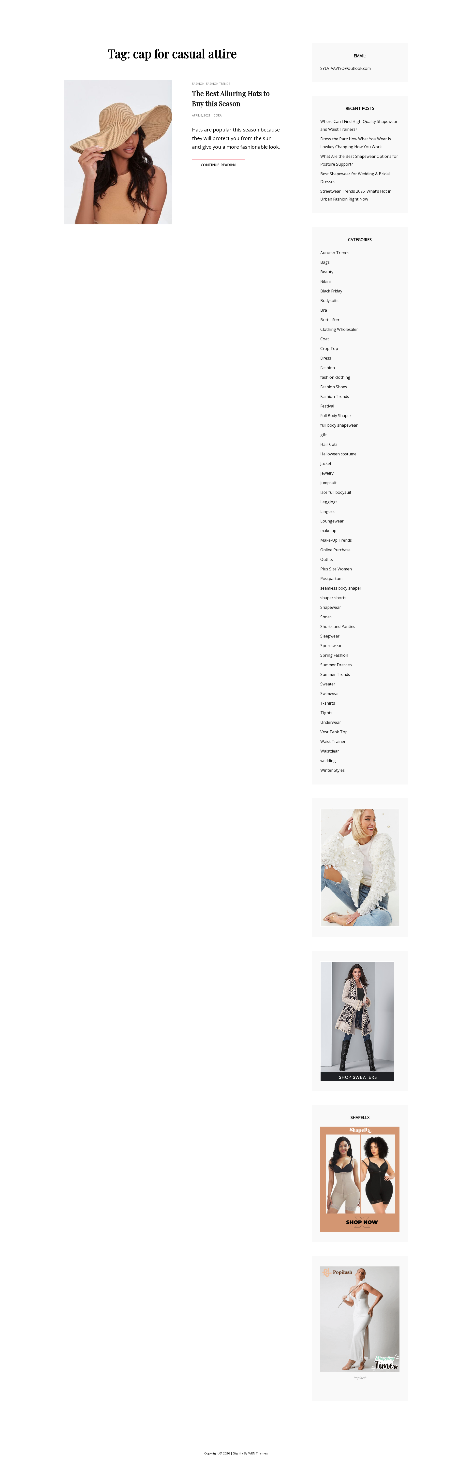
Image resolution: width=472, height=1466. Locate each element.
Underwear (330, 722)
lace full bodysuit (335, 492)
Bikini (325, 281)
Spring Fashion (334, 655)
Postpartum (331, 578)
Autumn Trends (334, 252)
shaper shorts (333, 597)
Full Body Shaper (335, 415)
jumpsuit (328, 482)
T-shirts (327, 703)
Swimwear (329, 693)
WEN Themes (258, 1453)
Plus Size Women (336, 569)
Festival (327, 406)
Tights (326, 712)
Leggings (329, 502)
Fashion (198, 84)
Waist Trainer (333, 741)
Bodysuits (329, 300)
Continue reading (223, 166)
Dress (325, 358)
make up (328, 530)
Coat (324, 339)
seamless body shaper (340, 588)
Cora (218, 115)
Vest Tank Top (334, 732)
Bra (323, 310)
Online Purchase (335, 549)
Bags (325, 262)
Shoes (326, 617)
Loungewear (332, 521)
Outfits (326, 559)
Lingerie (328, 511)
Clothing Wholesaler (339, 329)
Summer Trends (335, 674)
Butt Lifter (329, 319)
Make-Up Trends (336, 540)
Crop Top (329, 348)
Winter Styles (332, 770)
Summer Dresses (336, 665)
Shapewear (330, 607)
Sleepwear (329, 636)
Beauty (326, 272)
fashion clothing (335, 377)
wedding (328, 760)
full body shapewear (339, 425)
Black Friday (331, 291)
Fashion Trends (218, 84)
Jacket (325, 463)
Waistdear (329, 751)
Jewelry (327, 473)
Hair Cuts (329, 444)
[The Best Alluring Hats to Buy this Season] (118, 152)
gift (323, 434)
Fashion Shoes (333, 387)
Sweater (327, 684)
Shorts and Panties (337, 626)
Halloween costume (338, 454)
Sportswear (331, 645)
